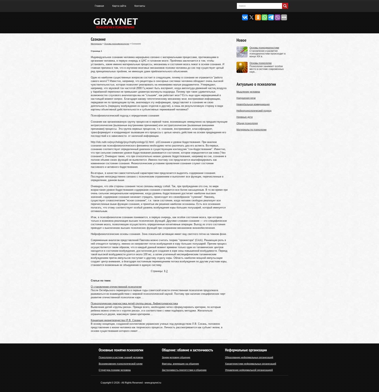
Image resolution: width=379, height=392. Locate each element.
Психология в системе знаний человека (121, 357)
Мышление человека (248, 91)
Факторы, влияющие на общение (180, 363)
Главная (99, 6)
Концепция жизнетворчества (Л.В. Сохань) (116, 320)
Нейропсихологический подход (253, 110)
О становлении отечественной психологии (116, 286)
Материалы (96, 44)
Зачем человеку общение (176, 357)
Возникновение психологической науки (121, 363)
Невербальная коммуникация (253, 104)
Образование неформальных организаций (249, 357)
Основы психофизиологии (116, 44)
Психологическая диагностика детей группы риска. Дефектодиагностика (134, 303)
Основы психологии (261, 63)
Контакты (139, 6)
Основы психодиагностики (264, 47)
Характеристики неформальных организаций (250, 363)
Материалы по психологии (251, 129)
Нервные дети (244, 117)
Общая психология (247, 123)
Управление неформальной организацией (249, 370)
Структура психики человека (115, 370)
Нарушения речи (246, 98)
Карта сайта (119, 6)
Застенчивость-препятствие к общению (184, 370)
